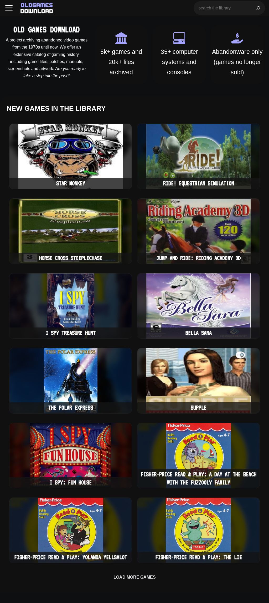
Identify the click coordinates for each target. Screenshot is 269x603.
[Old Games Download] (36, 8)
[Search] (258, 8)
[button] (9, 8)
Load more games (134, 577)
